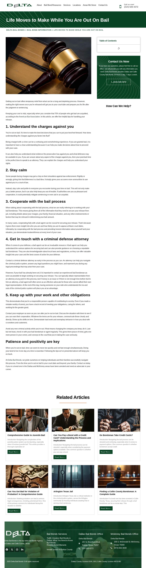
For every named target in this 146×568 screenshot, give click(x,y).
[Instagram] (17, 549)
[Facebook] (7, 549)
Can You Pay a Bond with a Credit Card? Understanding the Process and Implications (72, 438)
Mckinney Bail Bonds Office (124, 534)
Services (66, 5)
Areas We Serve (89, 5)
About (39, 5)
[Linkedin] (22, 549)
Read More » (14, 452)
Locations (77, 5)
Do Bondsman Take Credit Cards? (116, 435)
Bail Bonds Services (57, 534)
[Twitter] (12, 549)
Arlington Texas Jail (63, 491)
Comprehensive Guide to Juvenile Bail (26, 435)
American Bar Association (29, 117)
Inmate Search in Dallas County (59, 550)
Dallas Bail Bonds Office (91, 534)
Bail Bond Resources (52, 5)
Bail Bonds (51, 543)
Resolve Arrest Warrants (56, 545)
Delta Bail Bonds (14, 360)
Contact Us (102, 5)
